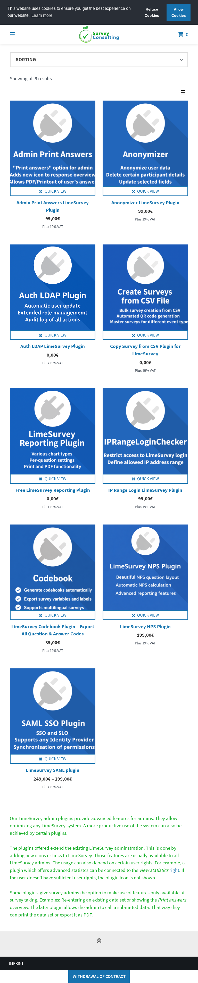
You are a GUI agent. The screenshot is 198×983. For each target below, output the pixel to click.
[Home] (99, 34)
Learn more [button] (41, 15)
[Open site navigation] (21, 34)
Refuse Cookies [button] (152, 12)
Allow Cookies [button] (178, 12)
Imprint (16, 963)
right (159, 870)
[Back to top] (99, 943)
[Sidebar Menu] (184, 94)
